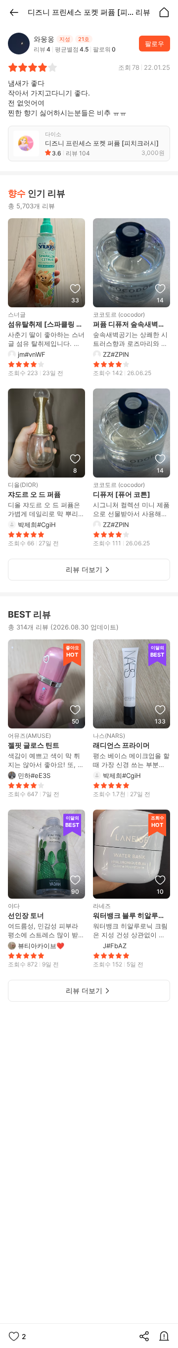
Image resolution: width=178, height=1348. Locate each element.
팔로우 (154, 44)
